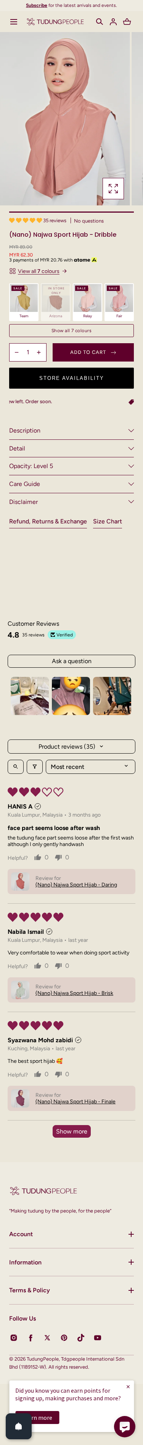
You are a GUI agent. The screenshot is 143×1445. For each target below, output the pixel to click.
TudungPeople (43, 1359)
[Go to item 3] (112, 696)
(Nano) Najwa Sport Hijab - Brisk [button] (74, 993)
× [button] (128, 1386)
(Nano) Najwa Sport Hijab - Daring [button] (76, 885)
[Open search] (16, 767)
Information (25, 1262)
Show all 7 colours (71, 330)
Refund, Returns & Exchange (48, 521)
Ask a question (72, 661)
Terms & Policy (29, 1290)
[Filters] (35, 767)
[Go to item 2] (71, 696)
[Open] (19, 1426)
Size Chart (107, 521)
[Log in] (113, 21)
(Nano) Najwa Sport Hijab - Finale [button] (75, 1101)
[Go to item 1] (30, 696)
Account (21, 1234)
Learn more (37, 1417)
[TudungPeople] (55, 21)
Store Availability (71, 378)
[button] (13, 21)
